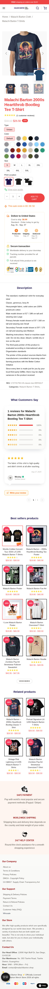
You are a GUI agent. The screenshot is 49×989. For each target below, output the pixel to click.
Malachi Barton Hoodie (36, 659)
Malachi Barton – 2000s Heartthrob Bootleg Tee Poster (36, 552)
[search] (37, 8)
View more (24, 681)
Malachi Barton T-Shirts (13, 21)
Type (6, 125)
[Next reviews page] (42, 500)
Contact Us (8, 906)
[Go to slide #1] (10, 89)
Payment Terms (9, 898)
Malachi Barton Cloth (21, 17)
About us (7, 867)
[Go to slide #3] (38, 89)
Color (6, 134)
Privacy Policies (9, 874)
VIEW (12, 543)
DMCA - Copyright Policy (13, 878)
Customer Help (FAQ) (12, 909)
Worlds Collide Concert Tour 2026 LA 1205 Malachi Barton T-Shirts (12, 552)
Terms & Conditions (11, 871)
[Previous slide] (6, 53)
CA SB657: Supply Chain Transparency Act (21, 882)
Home (5, 17)
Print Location (10, 175)
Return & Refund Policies (13, 902)
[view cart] (45, 8)
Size (6, 161)
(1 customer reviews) (25, 115)
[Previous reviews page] (28, 500)
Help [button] (44, 986)
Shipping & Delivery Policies (15, 894)
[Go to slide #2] (24, 89)
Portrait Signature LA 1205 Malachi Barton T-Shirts (35, 722)
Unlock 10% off (5, 977)
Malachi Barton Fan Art (36, 588)
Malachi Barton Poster (12, 588)
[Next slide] (42, 53)
